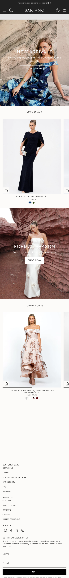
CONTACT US (8, 468)
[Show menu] (4, 10)
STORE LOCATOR (9, 505)
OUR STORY (7, 501)
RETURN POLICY (9, 482)
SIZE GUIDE (7, 491)
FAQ (4, 487)
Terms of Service (52, 577)
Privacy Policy (40, 577)
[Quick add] (6, 190)
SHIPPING (6, 473)
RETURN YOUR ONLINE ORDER (14, 477)
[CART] (64, 10)
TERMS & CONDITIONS (11, 519)
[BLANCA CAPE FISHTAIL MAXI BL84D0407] (32, 156)
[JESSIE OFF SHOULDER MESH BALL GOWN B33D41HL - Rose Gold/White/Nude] (32, 350)
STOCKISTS (7, 510)
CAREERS (6, 514)
